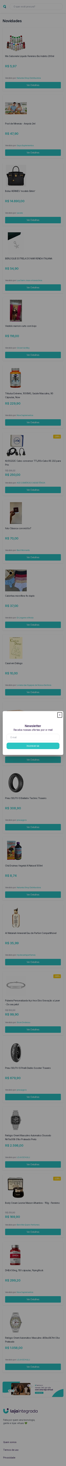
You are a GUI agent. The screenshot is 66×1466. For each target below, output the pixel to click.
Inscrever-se (33, 745)
